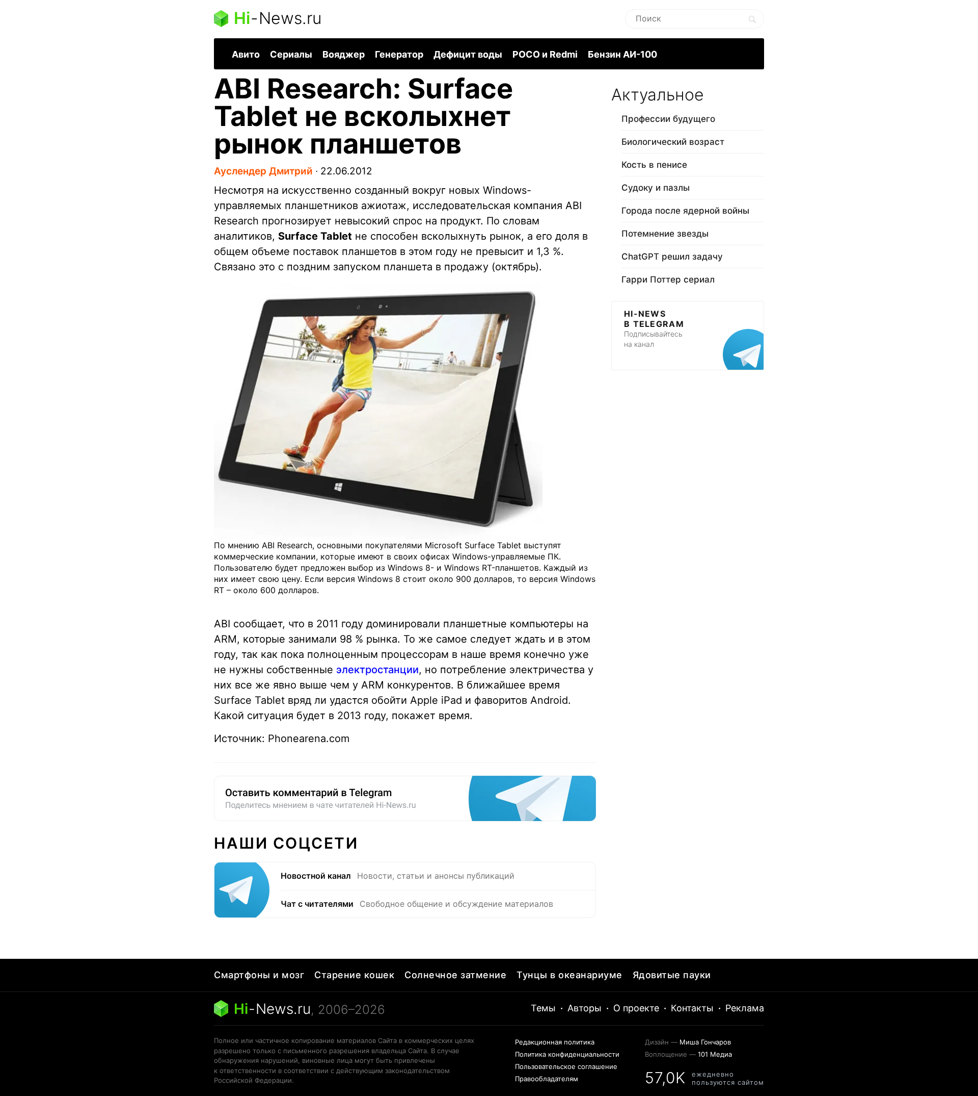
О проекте (636, 1008)
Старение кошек (354, 975)
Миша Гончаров (705, 1042)
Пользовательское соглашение (566, 1066)
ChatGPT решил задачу (672, 256)
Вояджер (343, 54)
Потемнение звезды (665, 233)
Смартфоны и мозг (259, 975)
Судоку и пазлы (655, 188)
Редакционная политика (554, 1042)
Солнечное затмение (455, 975)
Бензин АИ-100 (622, 54)
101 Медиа (715, 1054)
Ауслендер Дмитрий (263, 171)
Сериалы (291, 54)
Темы (543, 1008)
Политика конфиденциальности (567, 1054)
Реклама (744, 1008)
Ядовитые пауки (672, 975)
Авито (246, 54)
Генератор (399, 54)
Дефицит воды (467, 54)
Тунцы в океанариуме (569, 975)
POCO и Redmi (545, 54)
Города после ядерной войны (685, 211)
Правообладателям (546, 1079)
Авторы (584, 1008)
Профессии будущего (668, 119)
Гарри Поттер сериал (668, 279)
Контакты (692, 1008)
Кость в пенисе (654, 165)
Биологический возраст (672, 142)
